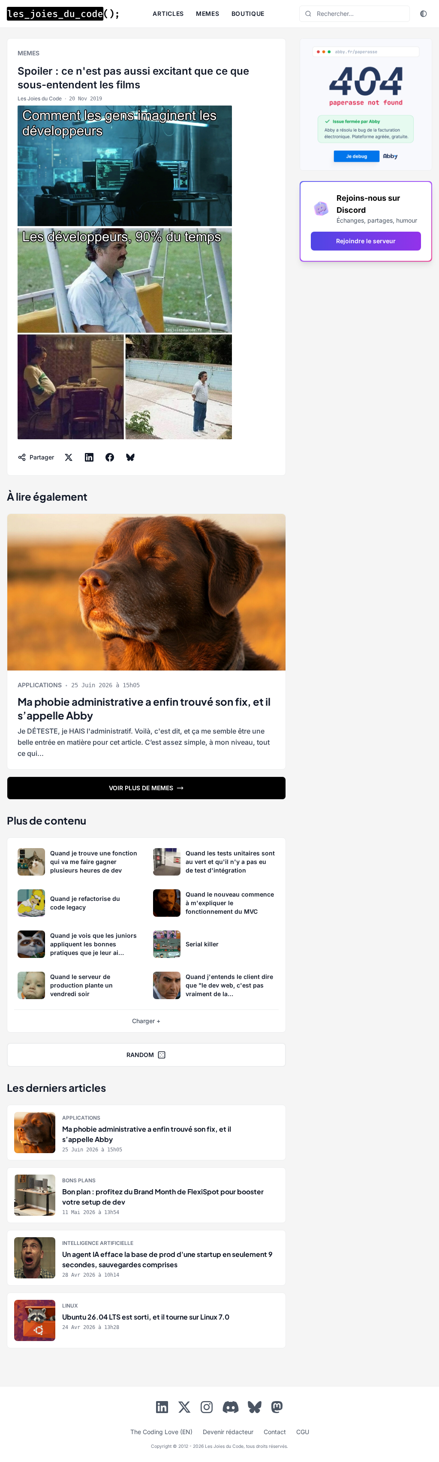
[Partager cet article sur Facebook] (109, 457)
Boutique (248, 13)
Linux (70, 1305)
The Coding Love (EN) (161, 1431)
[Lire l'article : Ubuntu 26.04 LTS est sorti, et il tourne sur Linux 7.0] (146, 1320)
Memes (208, 13)
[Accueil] (62, 14)
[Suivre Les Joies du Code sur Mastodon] (277, 1408)
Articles (168, 13)
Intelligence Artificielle (97, 1243)
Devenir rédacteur (228, 1431)
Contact (275, 1431)
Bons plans (79, 1180)
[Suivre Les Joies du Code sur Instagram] (206, 1408)
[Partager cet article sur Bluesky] (130, 457)
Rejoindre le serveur (366, 241)
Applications (40, 685)
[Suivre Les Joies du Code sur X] (184, 1408)
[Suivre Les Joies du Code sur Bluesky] (255, 1408)
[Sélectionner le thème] (423, 13)
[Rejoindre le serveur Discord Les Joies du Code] (230, 1407)
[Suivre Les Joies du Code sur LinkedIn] (162, 1408)
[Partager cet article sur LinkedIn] (89, 457)
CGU (302, 1431)
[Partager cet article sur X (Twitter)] (68, 457)
